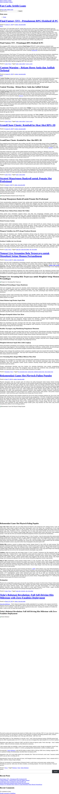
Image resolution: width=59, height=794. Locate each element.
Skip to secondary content (6, 2)
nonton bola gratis (54, 265)
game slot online (25, 249)
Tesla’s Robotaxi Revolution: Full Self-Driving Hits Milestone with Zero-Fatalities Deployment (27, 596)
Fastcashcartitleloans (5, 604)
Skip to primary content (5, 0)
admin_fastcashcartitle (20, 24)
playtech (23, 591)
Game (6, 63)
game (17, 63)
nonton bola (30, 371)
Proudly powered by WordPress (7, 793)
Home (4, 17)
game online (22, 63)
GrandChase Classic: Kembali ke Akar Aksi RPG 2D (27, 125)
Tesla (18, 767)
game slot (18, 249)
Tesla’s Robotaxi (11, 750)
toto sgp (21, 95)
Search (1, 11)
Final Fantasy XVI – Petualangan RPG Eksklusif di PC (29, 20)
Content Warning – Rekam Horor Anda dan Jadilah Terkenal (14, 780)
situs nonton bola (49, 371)
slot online (34, 249)
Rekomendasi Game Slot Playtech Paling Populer (26, 375)
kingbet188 (34, 50)
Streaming (7, 371)
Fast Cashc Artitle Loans (13, 5)
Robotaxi (14, 767)
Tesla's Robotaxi (25, 767)
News (9, 63)
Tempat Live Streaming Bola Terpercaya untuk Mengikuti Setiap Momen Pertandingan (24, 254)
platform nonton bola (39, 371)
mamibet (50, 147)
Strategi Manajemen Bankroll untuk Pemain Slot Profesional (14, 783)
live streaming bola (22, 371)
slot (30, 249)
